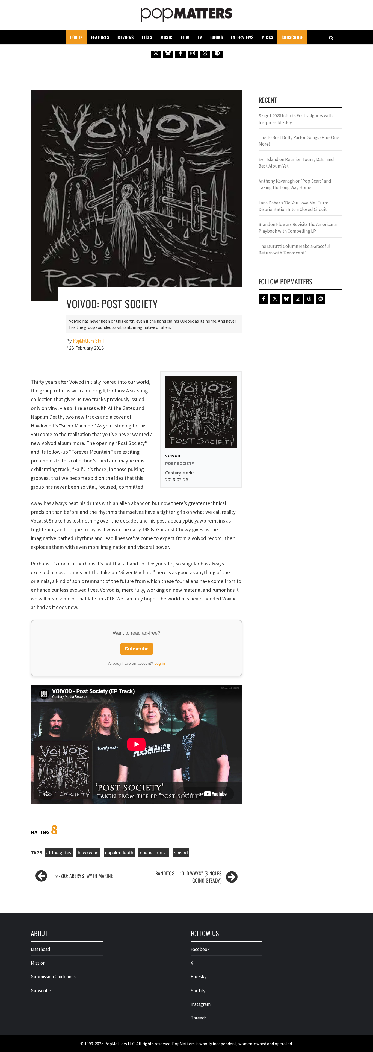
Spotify (198, 990)
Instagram (201, 1004)
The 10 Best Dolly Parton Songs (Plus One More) (299, 140)
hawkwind (88, 852)
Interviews (242, 37)
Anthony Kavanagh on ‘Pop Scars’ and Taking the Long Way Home (295, 184)
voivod (181, 852)
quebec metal (154, 852)
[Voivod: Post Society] (136, 195)
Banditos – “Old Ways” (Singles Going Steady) (188, 877)
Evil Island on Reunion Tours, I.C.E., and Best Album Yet (296, 162)
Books (216, 37)
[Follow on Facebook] (180, 53)
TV (200, 37)
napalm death (119, 852)
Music (166, 37)
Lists (147, 37)
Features (100, 37)
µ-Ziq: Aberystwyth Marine (84, 875)
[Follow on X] (156, 53)
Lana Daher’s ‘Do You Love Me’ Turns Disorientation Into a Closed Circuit (294, 206)
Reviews (125, 37)
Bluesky (198, 977)
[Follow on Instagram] (193, 53)
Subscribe (292, 37)
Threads (199, 1018)
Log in (159, 663)
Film (185, 37)
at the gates (58, 852)
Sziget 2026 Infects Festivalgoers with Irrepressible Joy (296, 119)
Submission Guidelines (53, 977)
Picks (267, 37)
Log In (76, 37)
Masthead (40, 949)
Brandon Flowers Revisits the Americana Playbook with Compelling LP (298, 227)
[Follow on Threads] (205, 53)
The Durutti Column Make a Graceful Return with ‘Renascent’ (294, 249)
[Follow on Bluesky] (168, 53)
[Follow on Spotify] (217, 53)
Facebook (200, 949)
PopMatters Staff (88, 340)
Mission (38, 963)
